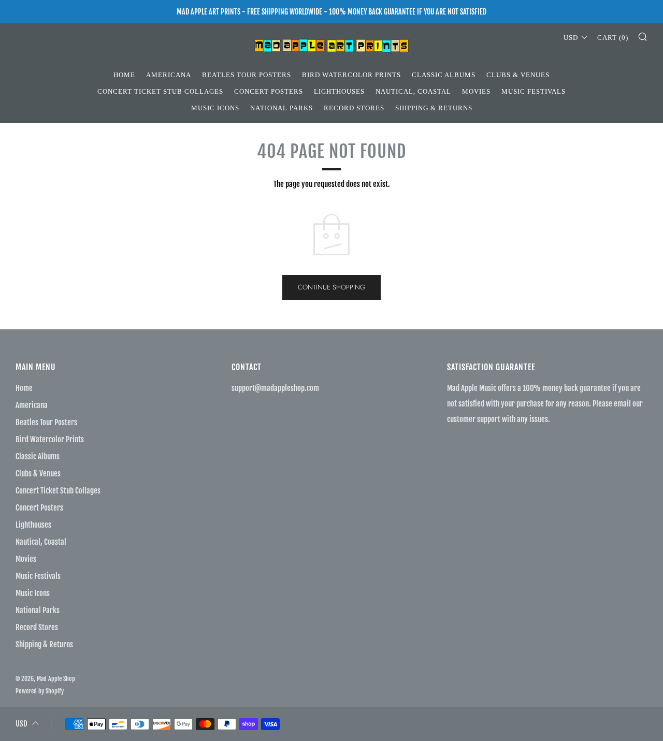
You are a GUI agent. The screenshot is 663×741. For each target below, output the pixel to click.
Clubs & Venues (518, 75)
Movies (476, 91)
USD (571, 37)
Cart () (612, 37)
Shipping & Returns (433, 108)
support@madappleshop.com (275, 388)
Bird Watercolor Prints (351, 75)
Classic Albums (443, 75)
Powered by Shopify (40, 691)
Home (124, 75)
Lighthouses (339, 91)
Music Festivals (533, 91)
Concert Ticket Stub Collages (160, 91)
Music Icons (215, 108)
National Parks (281, 108)
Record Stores (354, 108)
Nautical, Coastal (413, 91)
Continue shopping (331, 287)
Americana (168, 75)
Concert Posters (268, 91)
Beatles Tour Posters (246, 75)
